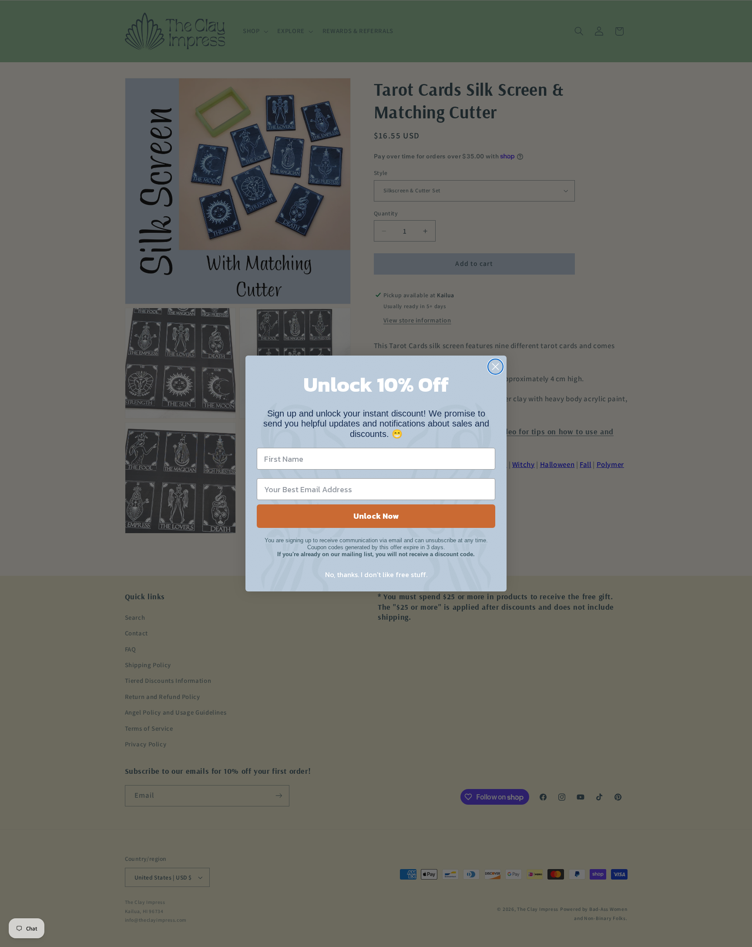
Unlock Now (376, 516)
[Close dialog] (495, 366)
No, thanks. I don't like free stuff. (376, 574)
